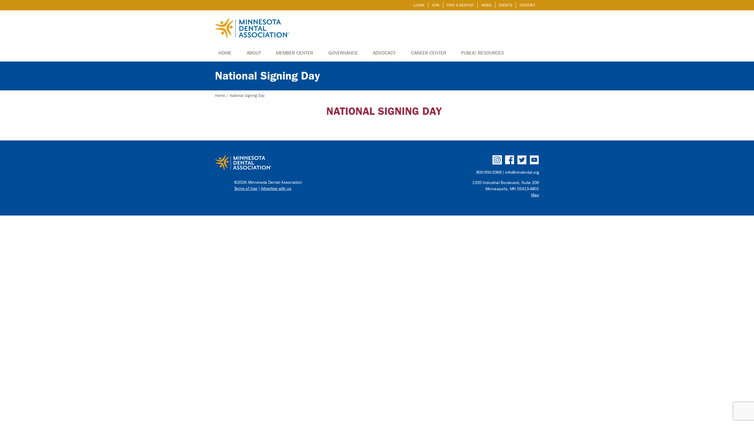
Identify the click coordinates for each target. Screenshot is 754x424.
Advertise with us (276, 188)
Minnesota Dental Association (252, 28)
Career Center (428, 53)
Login (419, 5)
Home (225, 53)
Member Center (294, 53)
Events (505, 5)
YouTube (534, 160)
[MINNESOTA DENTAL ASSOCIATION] (293, 163)
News (486, 5)
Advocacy (384, 53)
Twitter (522, 160)
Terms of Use (245, 188)
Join (435, 5)
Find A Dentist (460, 5)
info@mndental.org (522, 172)
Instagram (497, 160)
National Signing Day (267, 75)
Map (535, 195)
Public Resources (482, 53)
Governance (343, 53)
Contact (527, 5)
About (254, 53)
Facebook (509, 160)
